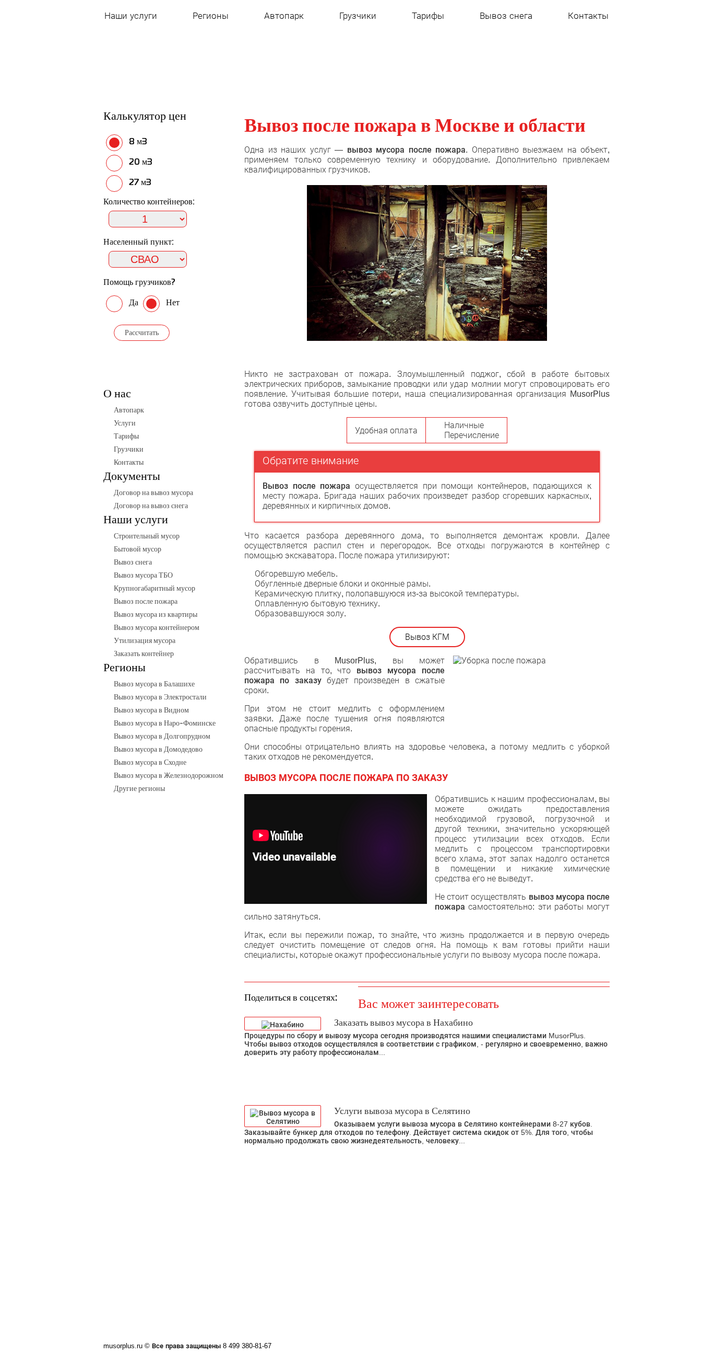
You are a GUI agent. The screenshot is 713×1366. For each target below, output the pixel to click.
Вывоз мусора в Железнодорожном (168, 775)
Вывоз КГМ (427, 637)
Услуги (125, 423)
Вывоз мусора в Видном (151, 710)
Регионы (211, 16)
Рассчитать (142, 332)
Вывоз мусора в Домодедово (158, 749)
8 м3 (137, 141)
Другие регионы (139, 788)
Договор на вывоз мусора (153, 492)
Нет (172, 302)
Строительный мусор (147, 536)
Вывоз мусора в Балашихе (154, 684)
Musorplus (164, 58)
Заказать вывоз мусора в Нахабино (403, 1022)
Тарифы (428, 16)
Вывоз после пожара (145, 601)
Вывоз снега (506, 16)
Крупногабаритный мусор (154, 588)
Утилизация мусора (144, 640)
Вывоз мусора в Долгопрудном (162, 736)
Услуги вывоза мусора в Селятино (402, 1110)
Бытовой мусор (137, 549)
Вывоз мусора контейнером (156, 627)
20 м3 (139, 161)
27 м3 (139, 182)
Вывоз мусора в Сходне (150, 762)
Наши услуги (130, 16)
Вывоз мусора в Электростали (160, 697)
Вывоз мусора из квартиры (155, 614)
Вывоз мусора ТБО (143, 575)
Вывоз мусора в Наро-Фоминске (165, 723)
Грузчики (357, 16)
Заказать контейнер (144, 653)
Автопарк (284, 16)
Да (133, 302)
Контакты (588, 16)
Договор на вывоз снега (151, 505)
